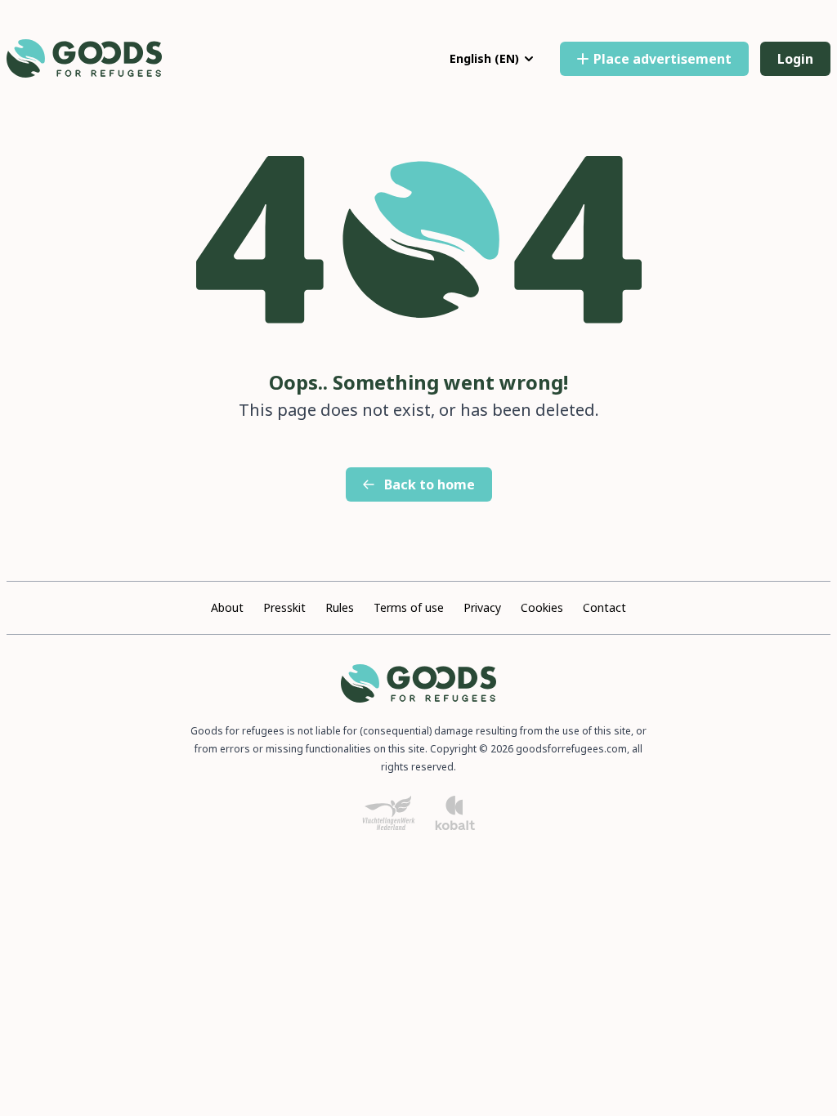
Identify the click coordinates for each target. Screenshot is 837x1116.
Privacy (482, 607)
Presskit (284, 607)
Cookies (542, 607)
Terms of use (409, 607)
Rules (339, 607)
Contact (604, 607)
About (227, 607)
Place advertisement (662, 59)
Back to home (429, 484)
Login (795, 59)
